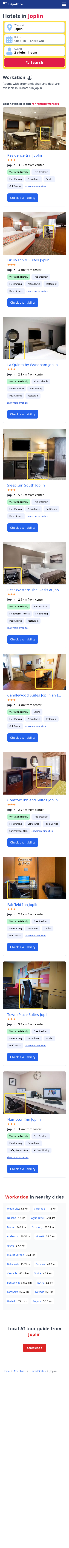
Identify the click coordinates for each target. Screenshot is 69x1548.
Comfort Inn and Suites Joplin (32, 800)
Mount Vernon (16, 1255)
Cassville (12, 1273)
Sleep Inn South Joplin (26, 485)
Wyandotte (37, 1218)
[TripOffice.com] (13, 4)
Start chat (34, 1348)
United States (38, 1371)
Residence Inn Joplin (24, 155)
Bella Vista (13, 1264)
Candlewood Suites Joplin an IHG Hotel (34, 695)
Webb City (13, 1208)
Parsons (41, 1264)
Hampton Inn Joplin (24, 1119)
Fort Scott (13, 1292)
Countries (19, 1371)
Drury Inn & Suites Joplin (28, 260)
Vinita (38, 1273)
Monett (40, 1236)
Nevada (40, 1292)
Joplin (53, 1371)
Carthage (40, 1208)
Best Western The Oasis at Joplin (34, 589)
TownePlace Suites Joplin (28, 1014)
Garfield (11, 1301)
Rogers (37, 1301)
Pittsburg (37, 1227)
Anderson (13, 1236)
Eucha (41, 1282)
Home (6, 1371)
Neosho (12, 1218)
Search (37, 62)
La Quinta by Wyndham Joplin (32, 364)
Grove (11, 1245)
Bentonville (14, 1282)
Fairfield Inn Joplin (22, 904)
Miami (11, 1227)
